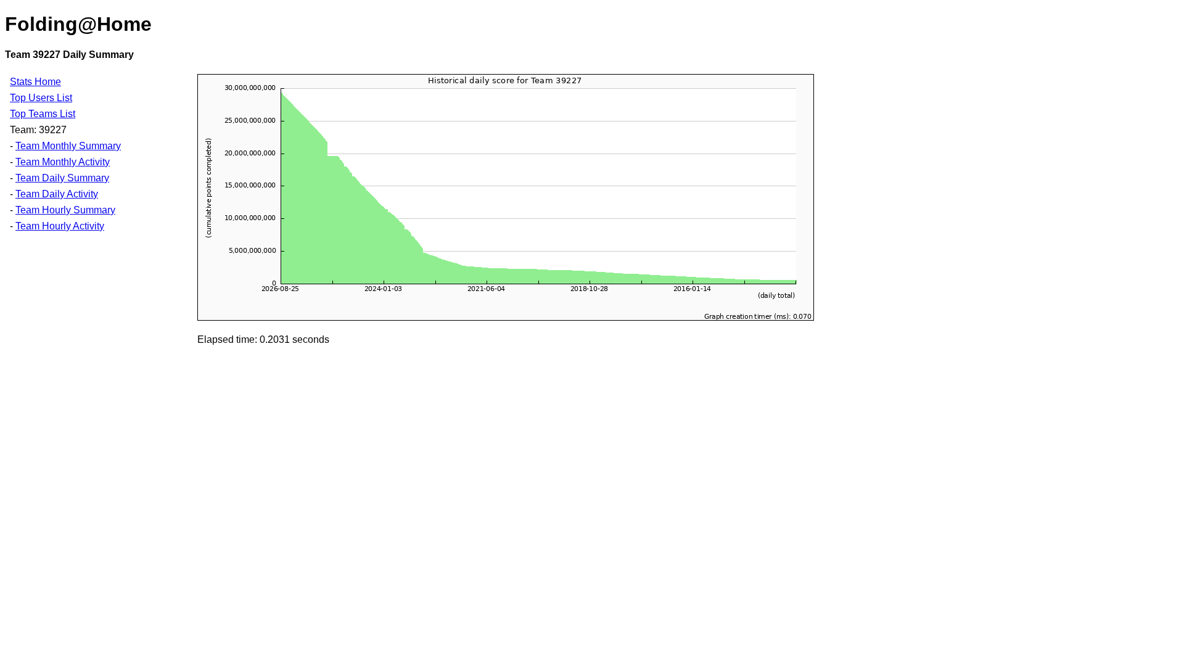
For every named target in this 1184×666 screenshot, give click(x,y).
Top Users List (41, 97)
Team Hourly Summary (65, 210)
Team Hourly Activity (59, 226)
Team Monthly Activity (62, 162)
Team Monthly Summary (68, 146)
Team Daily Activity (56, 194)
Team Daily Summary (62, 178)
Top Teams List (42, 114)
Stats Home (35, 81)
